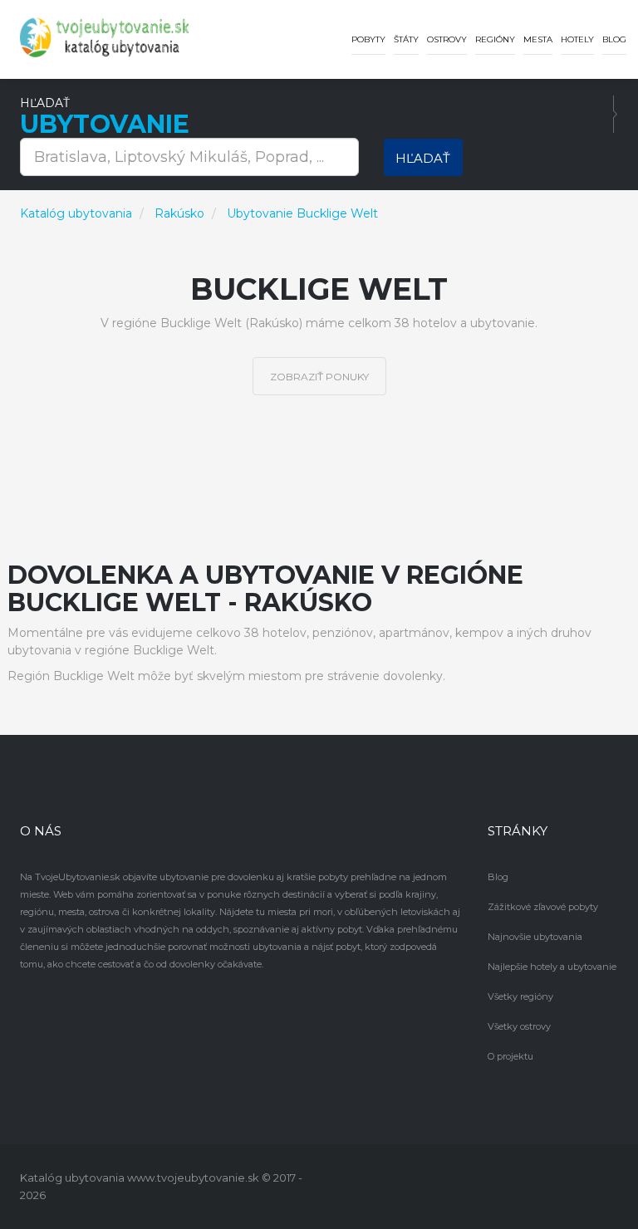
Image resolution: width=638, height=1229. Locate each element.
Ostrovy (447, 39)
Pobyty (368, 39)
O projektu (510, 1056)
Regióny (495, 39)
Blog (614, 39)
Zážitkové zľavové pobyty (543, 907)
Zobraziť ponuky (319, 376)
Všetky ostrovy (519, 1026)
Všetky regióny (520, 996)
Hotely (577, 39)
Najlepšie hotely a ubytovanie (552, 966)
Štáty (406, 39)
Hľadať (422, 158)
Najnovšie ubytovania (535, 937)
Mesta (537, 39)
